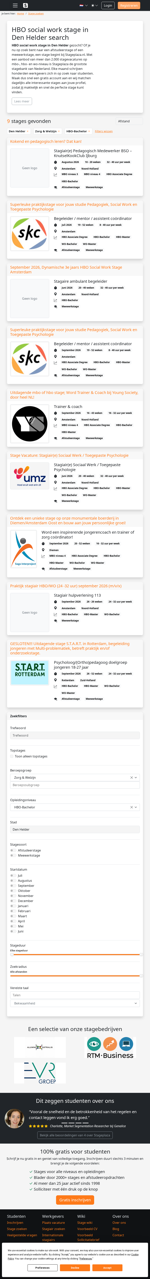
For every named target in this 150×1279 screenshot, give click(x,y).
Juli (20, 875)
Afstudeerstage (29, 850)
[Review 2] (71, 1123)
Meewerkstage (29, 855)
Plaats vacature (53, 1222)
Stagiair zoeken (53, 1229)
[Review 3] (78, 1123)
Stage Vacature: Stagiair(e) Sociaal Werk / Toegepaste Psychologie (69, 455)
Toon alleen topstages (31, 756)
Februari (24, 911)
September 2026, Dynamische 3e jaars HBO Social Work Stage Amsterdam (66, 269)
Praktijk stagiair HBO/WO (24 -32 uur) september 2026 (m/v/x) (65, 586)
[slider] (12, 954)
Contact (118, 1235)
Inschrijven (15, 1222)
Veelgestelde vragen (22, 1235)
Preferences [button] (86, 1258)
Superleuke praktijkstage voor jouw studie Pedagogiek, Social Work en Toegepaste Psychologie (73, 207)
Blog (115, 1229)
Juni (20, 931)
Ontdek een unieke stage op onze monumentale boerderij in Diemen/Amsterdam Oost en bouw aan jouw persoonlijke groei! (68, 520)
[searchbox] (75, 785)
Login (108, 5)
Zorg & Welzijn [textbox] (25, 777)
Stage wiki (84, 1222)
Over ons (119, 1222)
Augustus (25, 880)
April (21, 921)
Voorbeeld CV (87, 1229)
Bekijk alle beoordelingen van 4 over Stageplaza (75, 1135)
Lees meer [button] (21, 101)
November (26, 896)
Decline (75, 1268)
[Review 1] (64, 1123)
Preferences (42, 1268)
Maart (22, 916)
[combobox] (75, 777)
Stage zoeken (17, 1229)
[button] (83, 5)
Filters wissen (104, 131)
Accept (107, 1268)
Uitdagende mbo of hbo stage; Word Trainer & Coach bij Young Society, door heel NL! (74, 395)
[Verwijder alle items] (131, 777)
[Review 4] (85, 1123)
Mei (20, 926)
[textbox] (73, 1003)
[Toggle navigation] (15, 5)
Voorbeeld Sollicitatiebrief (88, 1237)
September (26, 885)
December (25, 901)
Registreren (129, 5)
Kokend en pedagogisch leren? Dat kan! (45, 141)
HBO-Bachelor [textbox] (24, 807)
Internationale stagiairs (52, 1237)
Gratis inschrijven (75, 1200)
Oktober (24, 891)
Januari (23, 906)
